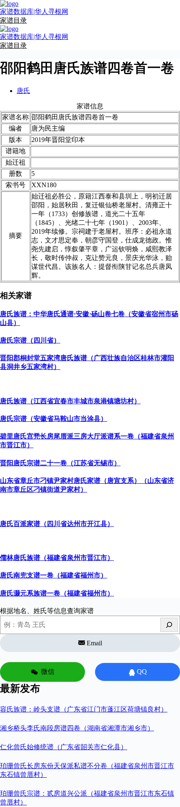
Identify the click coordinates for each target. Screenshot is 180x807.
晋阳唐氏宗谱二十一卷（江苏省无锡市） (60, 463)
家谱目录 (13, 20)
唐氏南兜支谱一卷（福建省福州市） (53, 575)
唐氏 (23, 90)
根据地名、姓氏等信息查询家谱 (47, 610)
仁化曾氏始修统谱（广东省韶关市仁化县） (63, 746)
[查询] (169, 625)
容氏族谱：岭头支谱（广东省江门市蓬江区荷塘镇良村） (83, 709)
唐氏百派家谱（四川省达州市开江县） (57, 523)
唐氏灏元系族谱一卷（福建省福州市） (57, 593)
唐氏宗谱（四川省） (30, 340)
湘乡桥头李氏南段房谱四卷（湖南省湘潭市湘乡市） (77, 728)
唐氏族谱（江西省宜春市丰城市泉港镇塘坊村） (70, 401)
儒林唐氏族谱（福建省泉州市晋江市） (57, 557)
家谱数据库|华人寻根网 (34, 11)
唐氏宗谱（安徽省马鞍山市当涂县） (53, 418)
